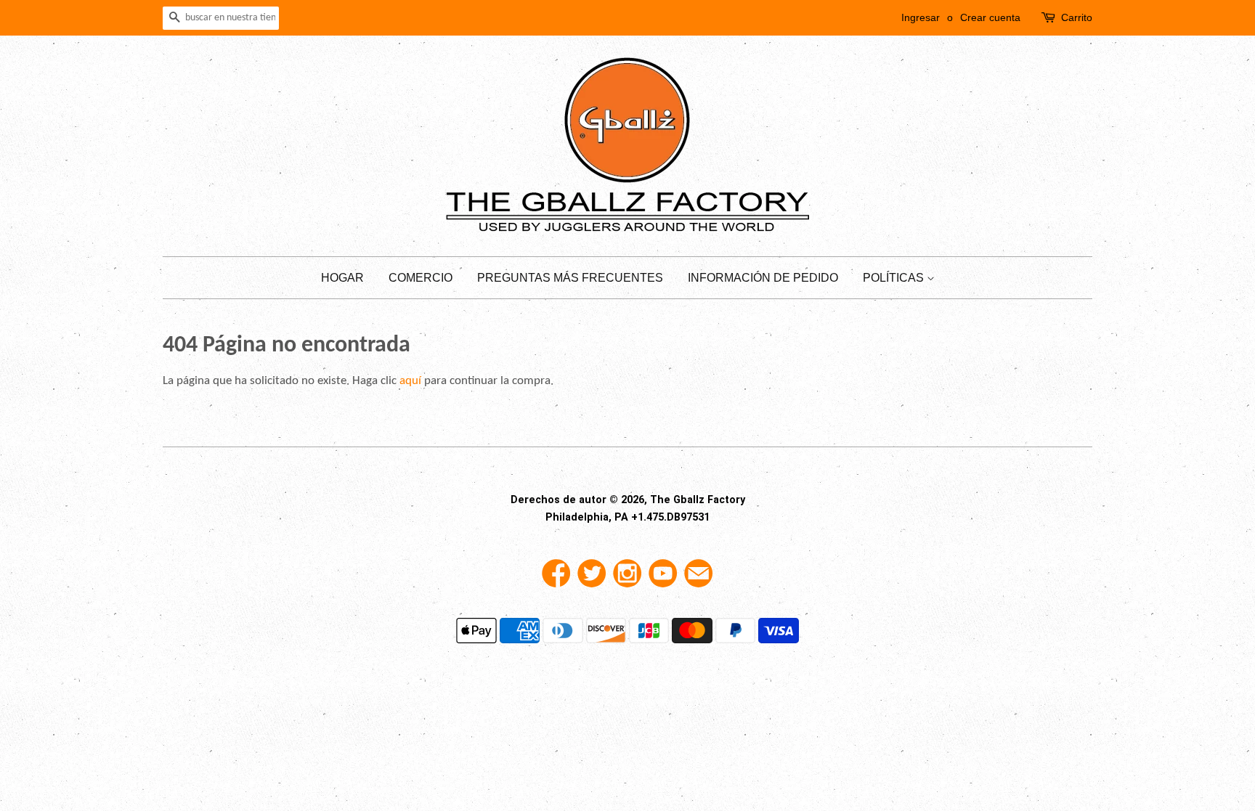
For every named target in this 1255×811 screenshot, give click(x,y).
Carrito (1076, 17)
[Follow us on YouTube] (663, 578)
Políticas (895, 278)
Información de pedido (763, 278)
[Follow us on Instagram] (627, 578)
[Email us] (698, 578)
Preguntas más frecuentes (570, 278)
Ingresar (920, 17)
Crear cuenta (990, 17)
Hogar (342, 278)
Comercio (420, 278)
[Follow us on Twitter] (591, 578)
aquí (410, 381)
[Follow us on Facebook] (556, 578)
